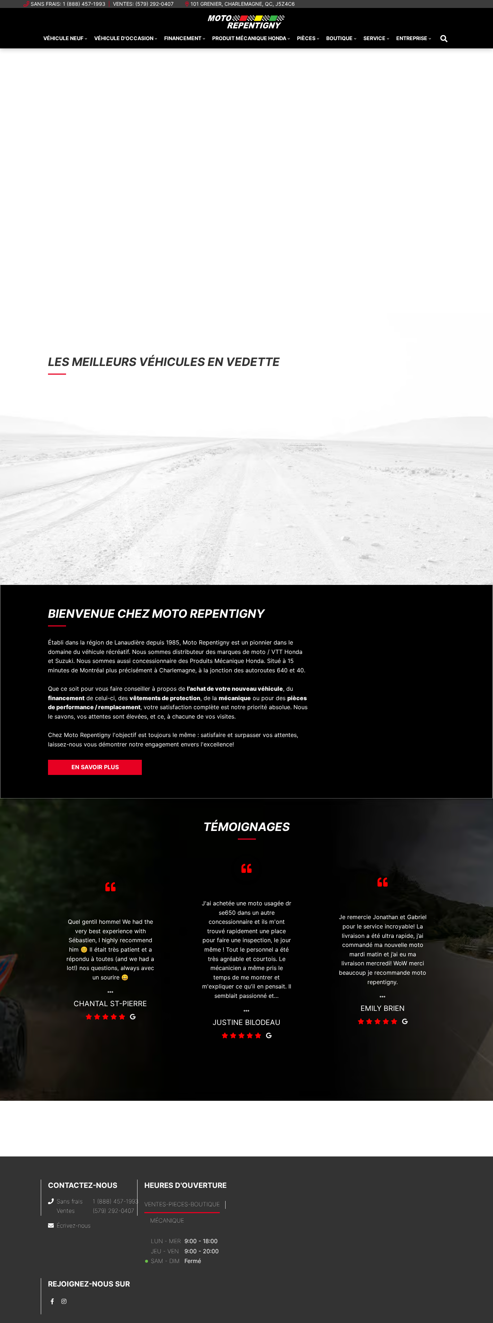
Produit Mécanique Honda (249, 38)
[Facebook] (52, 1301)
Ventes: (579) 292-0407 (143, 4)
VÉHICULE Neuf (63, 38)
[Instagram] (64, 1301)
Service (374, 38)
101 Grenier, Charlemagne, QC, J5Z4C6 (243, 4)
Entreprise (411, 38)
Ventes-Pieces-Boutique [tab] (182, 1204)
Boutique (339, 38)
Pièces (306, 38)
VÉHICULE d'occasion (123, 38)
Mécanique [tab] (167, 1220)
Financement (182, 38)
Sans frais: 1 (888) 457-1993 (68, 4)
